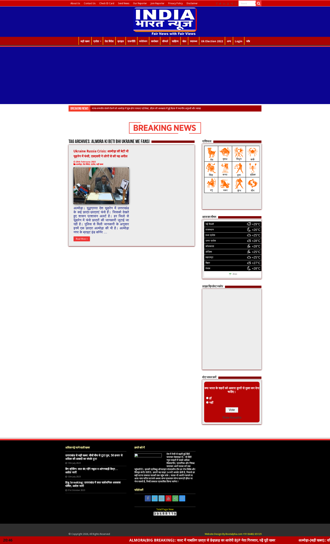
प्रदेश (96, 41)
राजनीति (131, 41)
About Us (75, 3)
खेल (184, 41)
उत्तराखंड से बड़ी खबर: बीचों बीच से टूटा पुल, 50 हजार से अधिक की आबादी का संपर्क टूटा (94, 457)
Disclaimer (192, 3)
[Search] (258, 3)
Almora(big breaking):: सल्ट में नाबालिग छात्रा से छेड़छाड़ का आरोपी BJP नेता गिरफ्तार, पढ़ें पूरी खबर (176, 540)
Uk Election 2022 (212, 41)
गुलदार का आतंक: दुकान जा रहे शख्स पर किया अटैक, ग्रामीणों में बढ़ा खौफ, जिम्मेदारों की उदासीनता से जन (138, 108)
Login (238, 41)
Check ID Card (106, 3)
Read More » (82, 239)
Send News (123, 3)
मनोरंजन (143, 41)
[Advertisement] (165, 75)
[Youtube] (228, 3)
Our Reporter (140, 3)
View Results (231, 417)
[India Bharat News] (165, 21)
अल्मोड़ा (79, 164)
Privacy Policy (175, 3)
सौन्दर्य (165, 41)
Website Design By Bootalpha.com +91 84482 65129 (233, 534)
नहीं (211, 402)
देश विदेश (109, 41)
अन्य (229, 41)
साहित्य (175, 41)
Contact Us (89, 3)
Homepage (73, 41)
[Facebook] (217, 3)
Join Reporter (157, 3)
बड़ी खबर (85, 41)
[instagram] (235, 3)
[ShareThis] (231, 3)
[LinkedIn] (224, 3)
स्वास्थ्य (193, 41)
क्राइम (120, 41)
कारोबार (154, 41)
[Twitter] (220, 3)
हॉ (210, 398)
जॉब (248, 41)
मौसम (235, 274)
